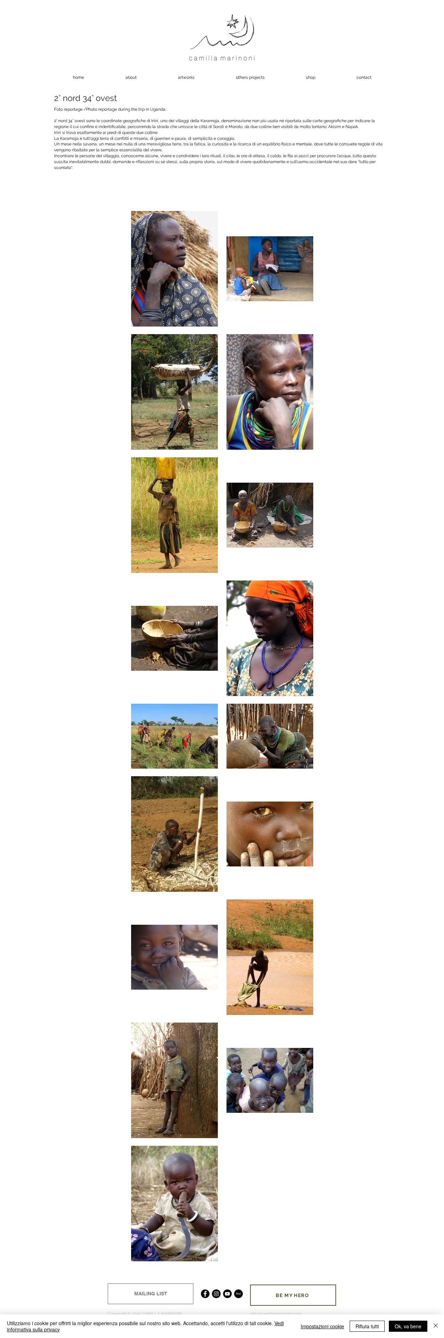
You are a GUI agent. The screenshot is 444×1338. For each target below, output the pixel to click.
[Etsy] (238, 1293)
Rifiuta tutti (367, 1326)
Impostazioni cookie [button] (322, 1326)
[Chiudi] (436, 1326)
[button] (186, 77)
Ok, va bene (408, 1326)
